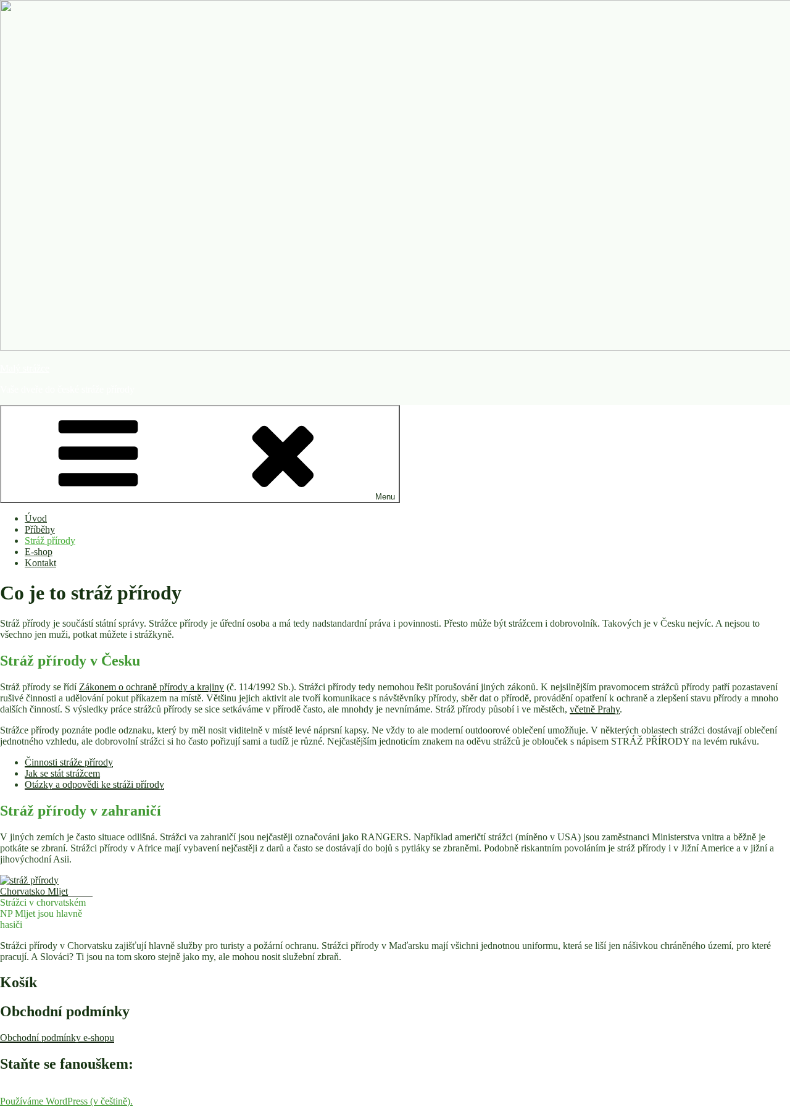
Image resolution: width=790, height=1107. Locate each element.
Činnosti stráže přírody (69, 762)
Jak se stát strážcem (62, 773)
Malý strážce (24, 368)
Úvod (36, 518)
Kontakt (40, 563)
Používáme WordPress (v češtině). (66, 1101)
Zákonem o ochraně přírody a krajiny (151, 687)
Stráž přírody (50, 540)
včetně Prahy (595, 709)
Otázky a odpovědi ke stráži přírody (94, 784)
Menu (385, 496)
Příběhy (40, 529)
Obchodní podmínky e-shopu (57, 1037)
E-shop (38, 551)
